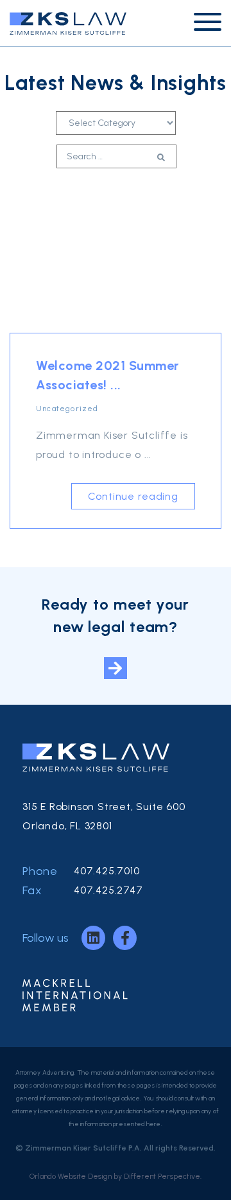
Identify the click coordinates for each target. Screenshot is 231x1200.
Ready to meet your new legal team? (115, 615)
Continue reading (133, 496)
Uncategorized (67, 408)
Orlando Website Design (71, 1176)
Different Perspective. (162, 1176)
